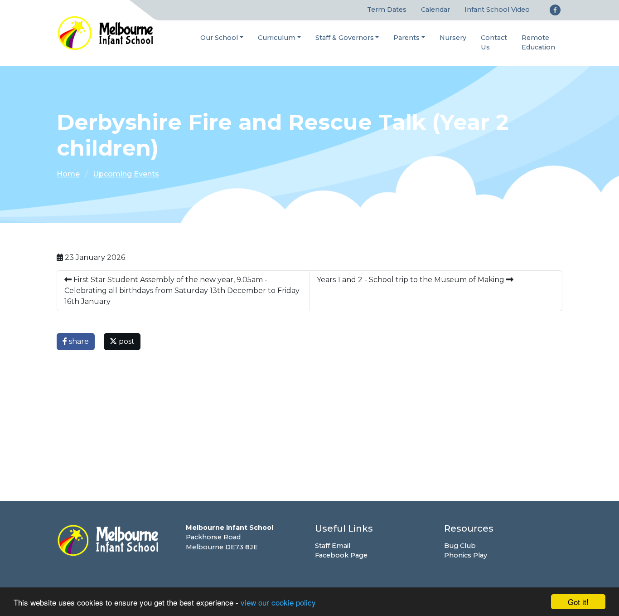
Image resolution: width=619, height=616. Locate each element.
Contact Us (494, 43)
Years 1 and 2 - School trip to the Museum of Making (411, 279)
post (126, 341)
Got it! (578, 601)
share (78, 341)
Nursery (453, 38)
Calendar (435, 9)
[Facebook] (555, 10)
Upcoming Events (126, 174)
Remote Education (538, 43)
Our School (219, 38)
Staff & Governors (344, 38)
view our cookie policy (278, 602)
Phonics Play (465, 555)
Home (68, 174)
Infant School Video (497, 9)
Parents (406, 38)
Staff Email (332, 546)
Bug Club (460, 546)
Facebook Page (341, 555)
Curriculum (276, 38)
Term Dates (386, 9)
